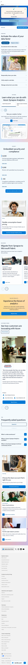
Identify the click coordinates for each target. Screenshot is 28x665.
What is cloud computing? (6, 635)
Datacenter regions (5, 564)
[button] (8, 27)
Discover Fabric (14, 16)
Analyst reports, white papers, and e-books (9, 627)
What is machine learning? (6, 639)
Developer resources (5, 621)
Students (3, 623)
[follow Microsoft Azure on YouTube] (23, 549)
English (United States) (7, 653)
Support (3, 598)
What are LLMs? (4, 645)
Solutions (3, 592)
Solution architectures (5, 596)
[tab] (5, 43)
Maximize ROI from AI (5, 586)
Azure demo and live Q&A (6, 600)
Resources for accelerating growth (7, 594)
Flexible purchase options (6, 582)
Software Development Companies (7, 606)
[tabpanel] (14, 66)
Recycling (8, 662)
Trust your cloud (4, 566)
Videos (3, 629)
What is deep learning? (5, 641)
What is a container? (5, 647)
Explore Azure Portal (9, 549)
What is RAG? (4, 650)
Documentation (4, 617)
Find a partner (4, 611)
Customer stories (4, 570)
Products (3, 576)
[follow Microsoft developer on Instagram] (18, 549)
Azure (2, 4)
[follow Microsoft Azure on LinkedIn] (21, 549)
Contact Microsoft (8, 660)
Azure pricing (4, 578)
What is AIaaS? (4, 643)
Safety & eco (4, 662)
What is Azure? (4, 557)
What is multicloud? (5, 637)
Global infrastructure (5, 561)
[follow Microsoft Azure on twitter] (16, 549)
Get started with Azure (14, 20)
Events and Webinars (5, 625)
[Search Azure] (1, 2)
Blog (2, 619)
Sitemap (3, 660)
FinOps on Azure (4, 584)
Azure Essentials (4, 568)
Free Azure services (5, 580)
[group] (11, 270)
